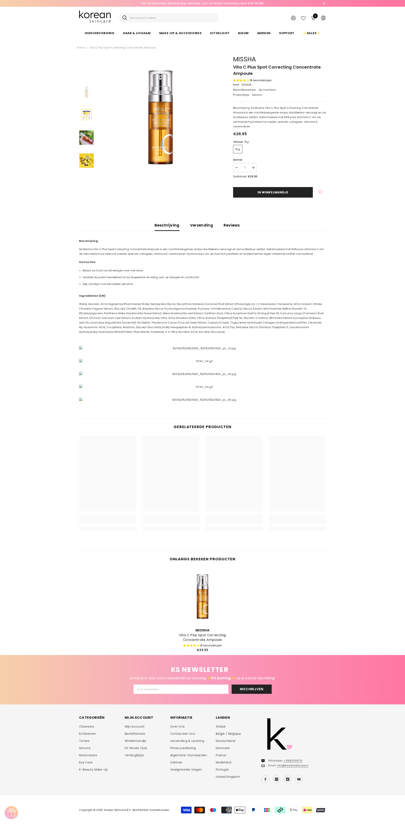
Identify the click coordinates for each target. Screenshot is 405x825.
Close (324, 3)
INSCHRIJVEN (251, 689)
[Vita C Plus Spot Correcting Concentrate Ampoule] (202, 596)
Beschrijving (167, 225)
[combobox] (172, 18)
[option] (202, 3)
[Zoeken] (168, 18)
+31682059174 (293, 760)
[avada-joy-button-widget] (11, 812)
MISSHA (244, 59)
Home (81, 47)
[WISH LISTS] (303, 17)
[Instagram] (277, 779)
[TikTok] (288, 779)
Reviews (232, 225)
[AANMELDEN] (293, 17)
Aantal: (238, 160)
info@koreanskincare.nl (292, 765)
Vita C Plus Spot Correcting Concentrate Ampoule (202, 637)
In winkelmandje (273, 192)
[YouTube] (299, 779)
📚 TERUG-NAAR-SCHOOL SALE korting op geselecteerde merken (202, 3)
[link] (107, 521)
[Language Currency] (323, 17)
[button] (241, 80)
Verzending (201, 225)
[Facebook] (265, 779)
